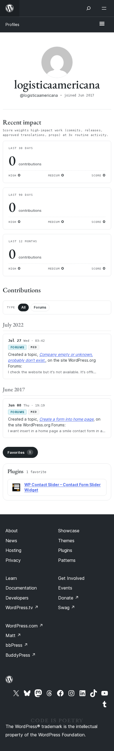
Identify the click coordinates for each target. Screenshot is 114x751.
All (23, 307)
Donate (68, 598)
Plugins (65, 550)
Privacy (13, 560)
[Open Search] (88, 8)
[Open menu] (105, 8)
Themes (66, 540)
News (11, 540)
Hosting (13, 550)
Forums (40, 307)
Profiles (12, 24)
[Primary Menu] (102, 24)
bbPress (17, 645)
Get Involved (71, 578)
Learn (11, 578)
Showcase (68, 530)
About (12, 530)
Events (65, 588)
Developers (17, 598)
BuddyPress (21, 655)
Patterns (67, 560)
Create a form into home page (66, 419)
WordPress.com (24, 626)
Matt (13, 635)
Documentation (21, 588)
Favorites (19, 452)
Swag (66, 607)
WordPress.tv (22, 607)
